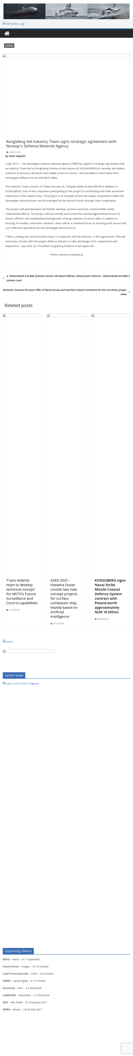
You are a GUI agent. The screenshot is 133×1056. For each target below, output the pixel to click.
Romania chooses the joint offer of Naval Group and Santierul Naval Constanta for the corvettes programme (64, 292)
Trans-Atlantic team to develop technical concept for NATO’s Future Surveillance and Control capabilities (22, 591)
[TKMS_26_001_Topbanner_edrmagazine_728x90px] (66, 11)
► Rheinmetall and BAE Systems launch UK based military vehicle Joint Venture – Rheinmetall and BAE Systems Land (68, 278)
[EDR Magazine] (7, 33)
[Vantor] (8, 641)
